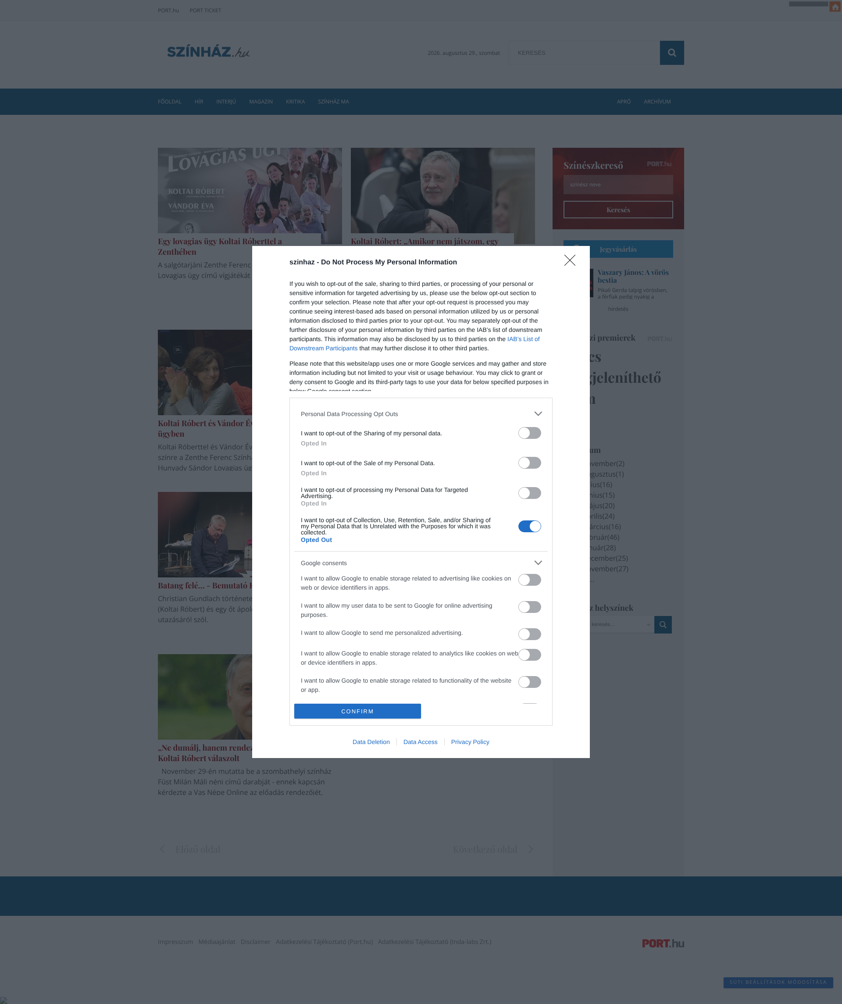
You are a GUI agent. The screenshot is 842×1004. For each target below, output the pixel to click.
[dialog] (421, 502)
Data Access (420, 741)
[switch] (529, 433)
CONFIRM (357, 711)
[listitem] (421, 413)
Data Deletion (371, 741)
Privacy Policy (470, 741)
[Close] (572, 263)
